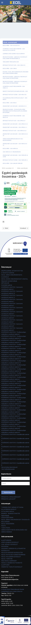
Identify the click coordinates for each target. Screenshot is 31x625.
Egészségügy (5, 515)
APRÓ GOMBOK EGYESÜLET (10, 542)
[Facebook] (3, 221)
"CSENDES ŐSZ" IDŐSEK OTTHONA (12, 507)
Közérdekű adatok (6, 285)
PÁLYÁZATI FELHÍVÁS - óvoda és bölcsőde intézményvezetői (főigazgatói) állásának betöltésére (15, 111)
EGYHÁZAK (4, 546)
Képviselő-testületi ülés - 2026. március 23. (15, 130)
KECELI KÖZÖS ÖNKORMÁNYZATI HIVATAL (14, 279)
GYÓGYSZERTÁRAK (7, 517)
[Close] (30, 615)
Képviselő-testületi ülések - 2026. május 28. (14, 94)
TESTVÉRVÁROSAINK (8, 469)
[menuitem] (2, 2)
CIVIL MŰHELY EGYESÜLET (9, 544)
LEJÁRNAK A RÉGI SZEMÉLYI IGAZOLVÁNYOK (14, 53)
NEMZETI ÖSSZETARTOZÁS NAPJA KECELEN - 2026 (15, 91)
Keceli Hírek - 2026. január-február (12, 163)
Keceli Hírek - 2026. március (10, 148)
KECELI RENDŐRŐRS (7, 524)
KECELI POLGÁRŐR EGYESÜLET (11, 557)
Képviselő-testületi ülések (9, 281)
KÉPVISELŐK (5, 283)
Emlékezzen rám (7, 488)
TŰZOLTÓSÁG (5, 528)
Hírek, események (22, 168)
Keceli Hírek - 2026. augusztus (11, 45)
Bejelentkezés (8, 492)
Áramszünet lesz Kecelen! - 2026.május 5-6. (15, 106)
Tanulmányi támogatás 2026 (11, 62)
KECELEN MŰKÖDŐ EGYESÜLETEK (12, 552)
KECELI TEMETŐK (6, 559)
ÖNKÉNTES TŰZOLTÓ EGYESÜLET (11, 567)
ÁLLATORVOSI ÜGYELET (8, 509)
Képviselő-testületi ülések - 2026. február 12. (15, 160)
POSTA (3, 526)
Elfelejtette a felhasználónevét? (11, 497)
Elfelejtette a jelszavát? (8, 499)
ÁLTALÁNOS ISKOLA (7, 511)
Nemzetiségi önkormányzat (9, 467)
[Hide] (28, 615)
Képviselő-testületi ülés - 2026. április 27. (14, 120)
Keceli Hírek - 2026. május (9, 102)
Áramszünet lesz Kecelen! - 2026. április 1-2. (15, 127)
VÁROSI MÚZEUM (6, 532)
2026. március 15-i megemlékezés (12, 152)
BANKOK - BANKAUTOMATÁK (10, 513)
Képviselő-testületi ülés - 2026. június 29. (14, 65)
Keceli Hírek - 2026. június (10, 68)
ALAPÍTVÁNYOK (6, 540)
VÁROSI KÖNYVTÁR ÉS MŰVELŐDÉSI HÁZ (14, 530)
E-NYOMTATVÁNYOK (7, 273)
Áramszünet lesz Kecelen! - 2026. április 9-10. (15, 124)
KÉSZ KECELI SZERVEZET (9, 561)
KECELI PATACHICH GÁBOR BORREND (13, 555)
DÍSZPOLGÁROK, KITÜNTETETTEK (12, 271)
